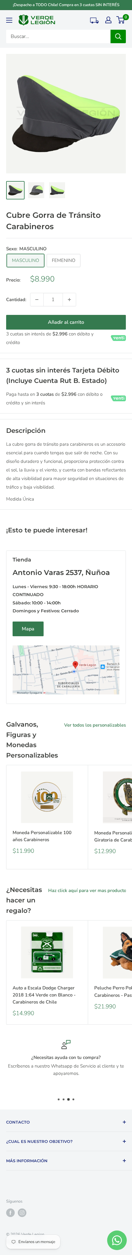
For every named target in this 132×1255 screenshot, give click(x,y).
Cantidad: (16, 300)
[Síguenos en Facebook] (10, 1212)
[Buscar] (118, 36)
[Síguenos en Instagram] (22, 1212)
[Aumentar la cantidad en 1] (69, 299)
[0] (121, 20)
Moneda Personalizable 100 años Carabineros (42, 836)
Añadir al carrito (66, 322)
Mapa (28, 629)
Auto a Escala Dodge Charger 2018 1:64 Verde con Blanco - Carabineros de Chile (44, 995)
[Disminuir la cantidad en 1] (36, 299)
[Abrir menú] (9, 20)
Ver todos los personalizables (95, 725)
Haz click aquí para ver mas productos (88, 890)
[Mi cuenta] (108, 20)
